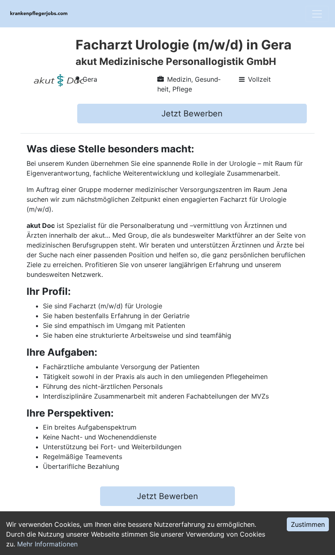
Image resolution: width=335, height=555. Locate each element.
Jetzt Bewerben (192, 113)
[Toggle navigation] (317, 14)
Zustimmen (308, 524)
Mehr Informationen (47, 544)
